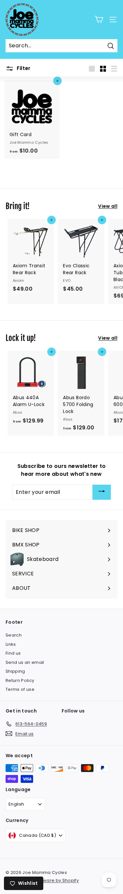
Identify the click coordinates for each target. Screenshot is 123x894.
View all (107, 206)
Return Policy (20, 680)
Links (11, 644)
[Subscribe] (101, 492)
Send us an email (25, 662)
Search (14, 635)
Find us (13, 653)
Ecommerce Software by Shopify (42, 880)
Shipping (15, 671)
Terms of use (20, 689)
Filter (23, 68)
